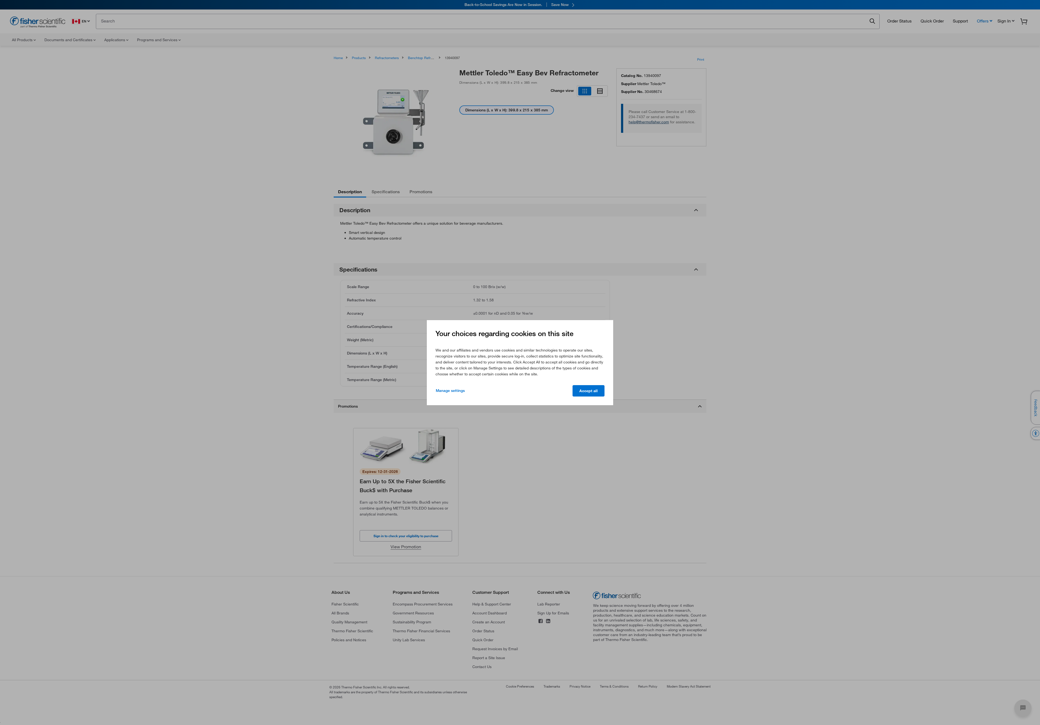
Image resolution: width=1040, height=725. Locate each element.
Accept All (588, 390)
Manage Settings (450, 390)
